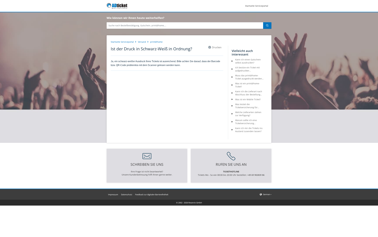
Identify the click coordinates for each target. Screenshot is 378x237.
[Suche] (267, 25)
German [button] (266, 194)
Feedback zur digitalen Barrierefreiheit (151, 194)
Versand (142, 41)
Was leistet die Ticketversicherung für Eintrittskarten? (246, 106)
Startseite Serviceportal (122, 41)
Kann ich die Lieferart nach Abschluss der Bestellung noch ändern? (248, 93)
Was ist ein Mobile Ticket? (248, 99)
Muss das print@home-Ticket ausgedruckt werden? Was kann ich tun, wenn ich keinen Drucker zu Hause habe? (249, 77)
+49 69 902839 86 (255, 175)
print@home (156, 41)
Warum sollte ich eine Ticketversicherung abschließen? (246, 122)
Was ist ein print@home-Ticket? (247, 85)
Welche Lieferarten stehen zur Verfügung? (248, 114)
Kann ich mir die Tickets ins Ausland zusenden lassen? (249, 130)
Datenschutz (126, 194)
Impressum (113, 194)
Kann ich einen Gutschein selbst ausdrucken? (248, 61)
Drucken (216, 47)
